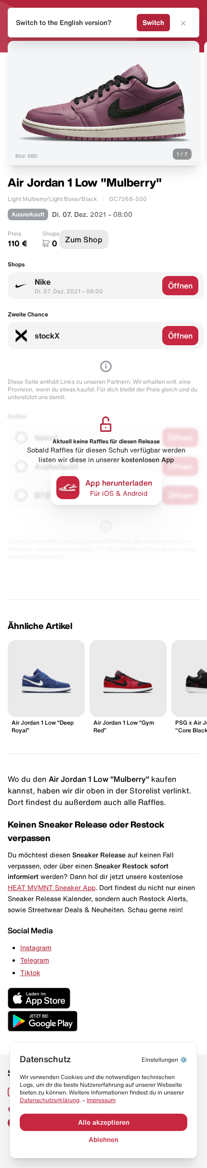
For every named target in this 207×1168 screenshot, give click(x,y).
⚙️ (164, 1059)
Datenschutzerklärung (49, 1100)
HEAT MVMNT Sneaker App (51, 887)
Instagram (36, 947)
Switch (153, 22)
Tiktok (30, 972)
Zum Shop (84, 239)
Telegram (34, 960)
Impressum (101, 1100)
